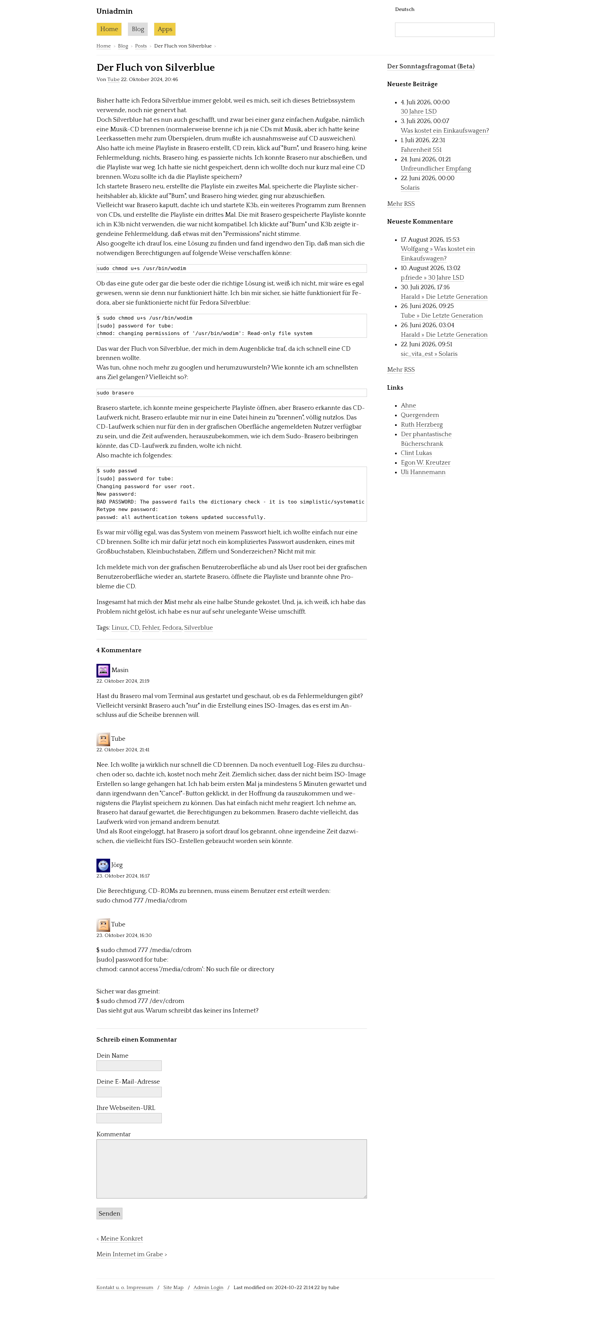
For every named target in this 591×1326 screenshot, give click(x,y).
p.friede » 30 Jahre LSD (432, 277)
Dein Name (112, 1055)
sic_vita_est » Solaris (429, 354)
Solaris (410, 187)
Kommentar (113, 1134)
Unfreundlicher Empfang (436, 168)
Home (109, 29)
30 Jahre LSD (419, 111)
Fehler (150, 627)
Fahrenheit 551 (421, 149)
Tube (113, 79)
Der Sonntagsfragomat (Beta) (431, 66)
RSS (409, 203)
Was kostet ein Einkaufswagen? (445, 130)
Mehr (395, 203)
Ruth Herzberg (422, 424)
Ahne (408, 405)
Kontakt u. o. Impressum (124, 1287)
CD (134, 627)
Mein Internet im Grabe (129, 1254)
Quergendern (420, 415)
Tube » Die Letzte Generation (442, 315)
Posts (141, 46)
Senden (109, 1213)
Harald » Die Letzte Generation (444, 296)
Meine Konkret (122, 1238)
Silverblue (198, 627)
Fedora (172, 627)
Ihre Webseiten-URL (125, 1108)
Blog (138, 29)
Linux (119, 627)
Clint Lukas (416, 453)
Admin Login (208, 1287)
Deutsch (405, 9)
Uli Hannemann (423, 472)
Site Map (173, 1287)
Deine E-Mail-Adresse (128, 1081)
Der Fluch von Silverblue (155, 67)
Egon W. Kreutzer (425, 462)
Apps (165, 29)
